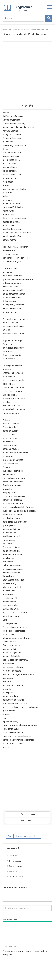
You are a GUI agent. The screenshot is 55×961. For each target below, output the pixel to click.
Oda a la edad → (27, 821)
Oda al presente (16, 866)
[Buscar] (48, 18)
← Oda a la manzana (27, 814)
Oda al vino (14, 856)
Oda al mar (13, 871)
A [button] (22, 105)
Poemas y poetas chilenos (27, 836)
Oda (9, 836)
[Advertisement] (27, 70)
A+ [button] (31, 105)
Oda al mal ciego (16, 876)
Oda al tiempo (15, 861)
